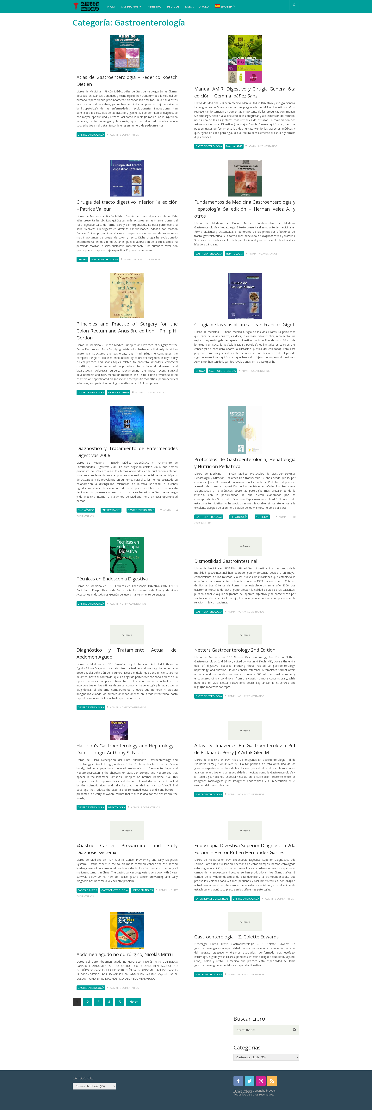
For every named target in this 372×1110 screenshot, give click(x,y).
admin (114, 134)
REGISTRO (154, 6)
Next (133, 1001)
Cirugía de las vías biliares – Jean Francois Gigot (244, 324)
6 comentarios (260, 371)
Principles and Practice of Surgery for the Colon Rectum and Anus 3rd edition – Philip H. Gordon (127, 330)
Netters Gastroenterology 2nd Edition (235, 650)
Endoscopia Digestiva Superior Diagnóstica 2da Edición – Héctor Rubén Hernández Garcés (244, 848)
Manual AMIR (234, 146)
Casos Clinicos (87, 890)
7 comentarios (268, 253)
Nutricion (262, 517)
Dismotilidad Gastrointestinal (225, 561)
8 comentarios (267, 146)
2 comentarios (129, 134)
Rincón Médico (242, 1090)
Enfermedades (111, 510)
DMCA (189, 6)
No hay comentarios (146, 259)
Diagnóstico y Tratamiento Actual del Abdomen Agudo (127, 653)
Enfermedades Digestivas (211, 898)
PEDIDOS (173, 6)
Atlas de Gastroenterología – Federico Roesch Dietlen (127, 80)
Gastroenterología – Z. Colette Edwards (236, 936)
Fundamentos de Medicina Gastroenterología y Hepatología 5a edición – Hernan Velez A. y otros (244, 209)
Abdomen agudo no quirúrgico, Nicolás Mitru (125, 954)
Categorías (130, 6)
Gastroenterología (91, 134)
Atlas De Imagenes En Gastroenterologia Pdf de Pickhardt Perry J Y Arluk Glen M (244, 748)
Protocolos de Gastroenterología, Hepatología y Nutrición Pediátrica (244, 462)
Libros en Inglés (118, 392)
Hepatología (234, 253)
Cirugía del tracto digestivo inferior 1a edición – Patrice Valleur (127, 205)
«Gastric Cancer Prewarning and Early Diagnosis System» (127, 848)
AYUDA (204, 6)
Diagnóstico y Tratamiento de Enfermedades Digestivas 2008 (127, 451)
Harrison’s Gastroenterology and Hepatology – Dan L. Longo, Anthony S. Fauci (127, 749)
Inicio (111, 6)
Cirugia (82, 259)
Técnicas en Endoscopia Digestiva (112, 578)
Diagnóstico (86, 510)
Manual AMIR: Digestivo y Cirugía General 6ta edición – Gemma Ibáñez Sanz (244, 92)
